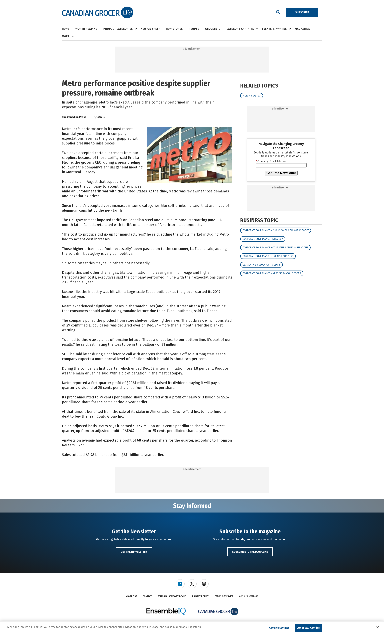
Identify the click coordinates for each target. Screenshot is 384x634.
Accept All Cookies (308, 627)
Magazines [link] (302, 29)
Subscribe (302, 12)
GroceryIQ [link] (213, 29)
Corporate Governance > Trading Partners (268, 256)
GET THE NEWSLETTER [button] (134, 551)
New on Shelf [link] (150, 29)
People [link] (194, 29)
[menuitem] (68, 29)
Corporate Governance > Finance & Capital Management (276, 230)
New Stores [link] (174, 29)
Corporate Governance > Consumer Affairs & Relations (275, 247)
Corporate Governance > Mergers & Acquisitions (272, 273)
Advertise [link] (131, 596)
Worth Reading (252, 95)
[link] (180, 583)
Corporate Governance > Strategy (263, 239)
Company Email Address (271, 161)
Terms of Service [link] (224, 596)
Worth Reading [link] (86, 29)
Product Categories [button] (118, 29)
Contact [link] (147, 596)
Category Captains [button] (240, 29)
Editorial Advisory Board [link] (172, 596)
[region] (192, 627)
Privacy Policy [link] (200, 596)
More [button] (66, 36)
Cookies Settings (248, 596)
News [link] (65, 29)
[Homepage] (97, 13)
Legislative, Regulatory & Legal (261, 264)
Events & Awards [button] (274, 29)
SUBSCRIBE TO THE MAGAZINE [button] (250, 551)
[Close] (377, 627)
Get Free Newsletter (281, 173)
